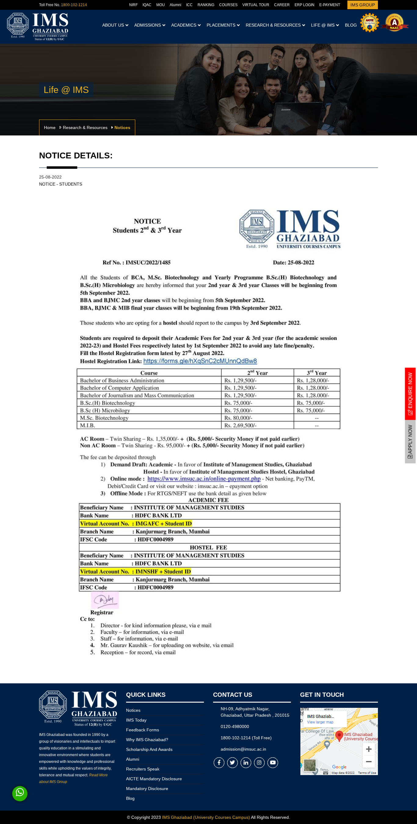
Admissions (147, 25)
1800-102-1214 (74, 5)
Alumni (175, 5)
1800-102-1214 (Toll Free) (246, 737)
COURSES (228, 5)
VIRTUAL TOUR (255, 5)
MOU (160, 5)
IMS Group (362, 4)
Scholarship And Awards (149, 749)
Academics (183, 25)
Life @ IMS (323, 25)
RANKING (206, 5)
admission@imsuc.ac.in (243, 749)
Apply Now (410, 440)
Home (50, 127)
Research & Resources (273, 25)
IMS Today (136, 720)
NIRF (133, 5)
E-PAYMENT (329, 5)
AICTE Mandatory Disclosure (154, 778)
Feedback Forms (142, 729)
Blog (351, 25)
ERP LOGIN (304, 5)
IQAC (147, 5)
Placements (221, 25)
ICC (189, 5)
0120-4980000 (235, 726)
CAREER (282, 5)
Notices (133, 710)
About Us (113, 25)
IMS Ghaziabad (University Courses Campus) (206, 817)
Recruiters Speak (142, 769)
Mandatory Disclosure (147, 788)
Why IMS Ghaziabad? (147, 739)
